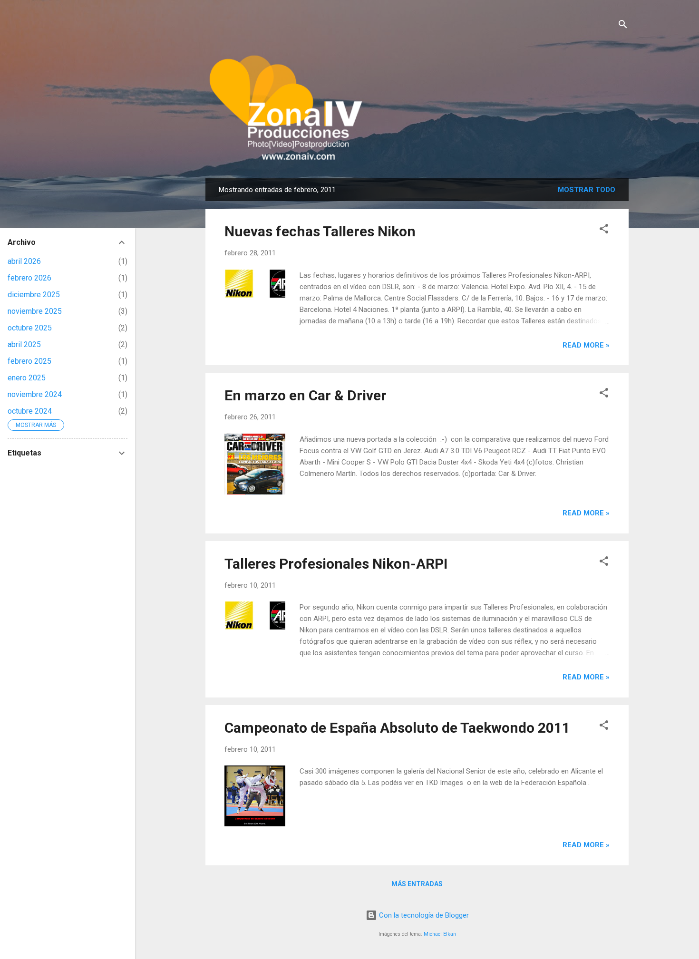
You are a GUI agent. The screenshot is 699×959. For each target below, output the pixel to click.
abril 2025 (24, 344)
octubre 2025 (30, 327)
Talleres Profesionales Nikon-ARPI (335, 563)
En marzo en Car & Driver (305, 395)
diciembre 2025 (34, 294)
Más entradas (417, 884)
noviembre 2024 (35, 394)
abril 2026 (24, 261)
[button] (604, 230)
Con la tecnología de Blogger (423, 915)
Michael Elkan (440, 934)
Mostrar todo (586, 189)
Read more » (586, 345)
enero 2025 (27, 377)
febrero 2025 (29, 361)
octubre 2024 (30, 411)
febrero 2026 (29, 277)
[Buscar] (623, 25)
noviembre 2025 (35, 311)
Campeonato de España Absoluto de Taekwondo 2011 (397, 727)
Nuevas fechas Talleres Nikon (320, 231)
